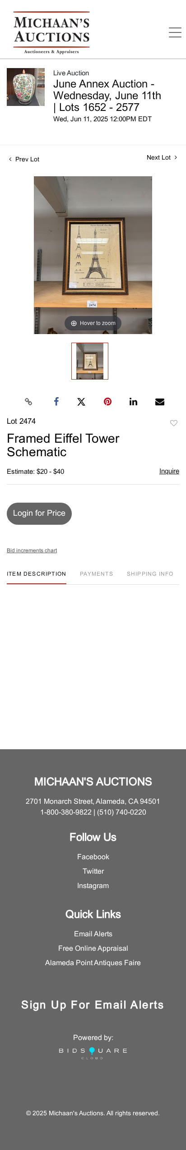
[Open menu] (175, 32)
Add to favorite (173, 423)
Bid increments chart (32, 551)
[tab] (36, 577)
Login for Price (39, 514)
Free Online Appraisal (93, 948)
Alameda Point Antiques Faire (93, 963)
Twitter (93, 871)
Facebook (93, 857)
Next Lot (159, 158)
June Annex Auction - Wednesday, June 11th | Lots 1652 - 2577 (107, 96)
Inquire (169, 471)
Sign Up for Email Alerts (93, 1006)
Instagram (93, 886)
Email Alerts (93, 934)
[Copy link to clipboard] (28, 402)
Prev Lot (26, 160)
